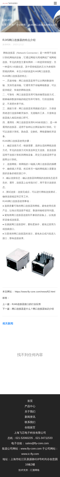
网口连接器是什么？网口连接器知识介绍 (33, 308)
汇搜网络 (36, 470)
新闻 (11, 24)
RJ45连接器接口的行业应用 (26, 304)
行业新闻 (21, 24)
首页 (4, 24)
